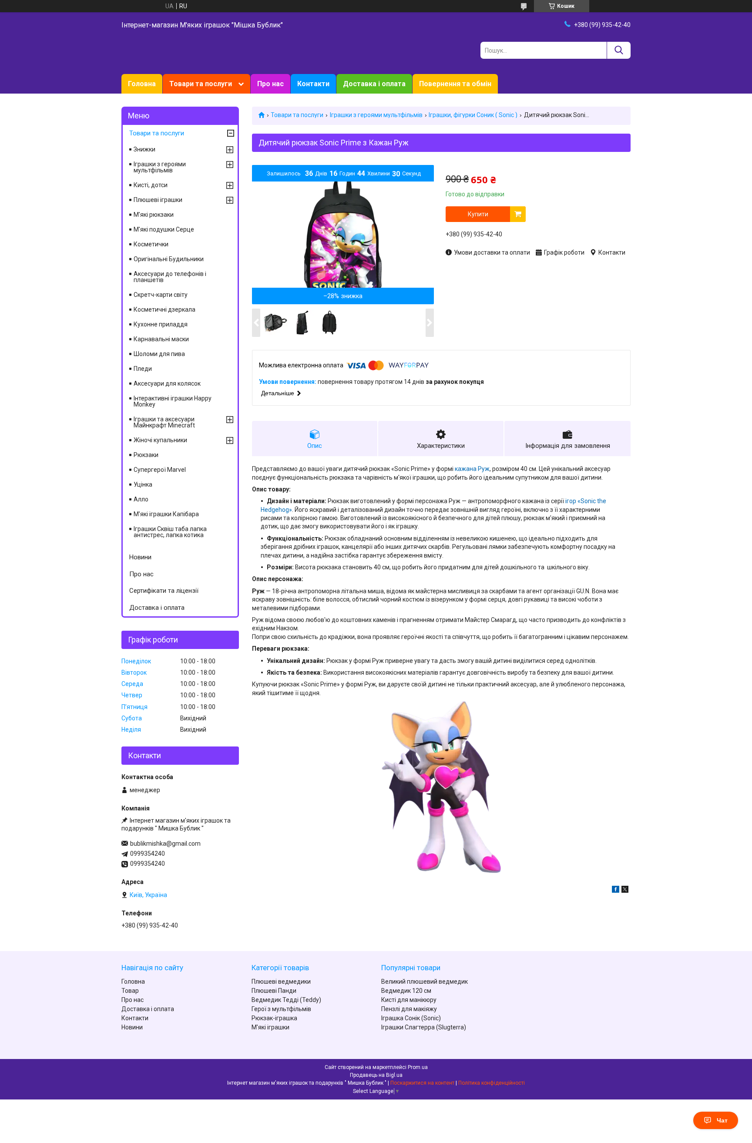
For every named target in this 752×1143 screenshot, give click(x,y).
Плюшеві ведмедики (281, 981)
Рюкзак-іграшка (274, 1018)
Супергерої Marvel (160, 469)
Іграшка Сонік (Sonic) (411, 1018)
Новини (140, 557)
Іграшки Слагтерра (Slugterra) (423, 1027)
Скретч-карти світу (161, 294)
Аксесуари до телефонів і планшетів (170, 276)
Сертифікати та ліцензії (163, 591)
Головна (142, 84)
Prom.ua (418, 1067)
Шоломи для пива (159, 353)
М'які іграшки (270, 1027)
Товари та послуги (200, 84)
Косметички (151, 244)
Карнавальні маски (161, 339)
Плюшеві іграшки (158, 199)
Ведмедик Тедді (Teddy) (286, 999)
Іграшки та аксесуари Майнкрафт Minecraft (164, 422)
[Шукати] (619, 50)
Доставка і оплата (374, 84)
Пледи (143, 368)
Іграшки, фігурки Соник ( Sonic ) (473, 115)
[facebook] (615, 890)
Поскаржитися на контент (422, 1083)
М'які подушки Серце (164, 229)
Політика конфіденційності (491, 1083)
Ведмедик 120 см (406, 990)
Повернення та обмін (455, 84)
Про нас (270, 84)
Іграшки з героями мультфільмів (376, 115)
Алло (141, 499)
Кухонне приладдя (161, 324)
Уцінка (143, 484)
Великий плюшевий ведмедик (424, 981)
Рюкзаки (146, 454)
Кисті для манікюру (408, 999)
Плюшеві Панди (274, 990)
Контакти (313, 84)
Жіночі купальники (160, 440)
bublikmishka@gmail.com (165, 843)
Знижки (144, 149)
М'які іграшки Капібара (166, 514)
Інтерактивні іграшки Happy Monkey (173, 401)
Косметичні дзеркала (164, 309)
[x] (624, 890)
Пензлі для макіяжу (409, 1008)
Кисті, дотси (151, 185)
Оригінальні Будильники (169, 258)
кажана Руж (472, 468)
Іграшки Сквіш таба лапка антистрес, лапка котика (170, 531)
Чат (722, 1120)
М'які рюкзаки (154, 214)
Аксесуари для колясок (167, 383)
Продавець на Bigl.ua (376, 1075)
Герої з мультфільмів (281, 1008)
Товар (130, 990)
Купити (478, 214)
